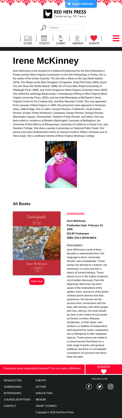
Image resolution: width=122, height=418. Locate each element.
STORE (28, 43)
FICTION (41, 386)
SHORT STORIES (46, 406)
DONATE (94, 43)
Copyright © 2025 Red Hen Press (55, 412)
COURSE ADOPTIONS (17, 399)
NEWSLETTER (13, 380)
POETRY (41, 380)
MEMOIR (41, 399)
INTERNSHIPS (12, 393)
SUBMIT (61, 43)
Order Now (37, 281)
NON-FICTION (44, 393)
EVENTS (44, 43)
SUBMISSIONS (13, 386)
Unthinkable (76, 213)
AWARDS (78, 43)
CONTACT (10, 406)
